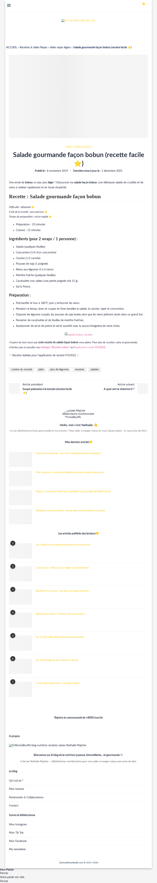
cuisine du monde (21, 369)
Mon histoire (16, 789)
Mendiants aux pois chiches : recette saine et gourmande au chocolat (70, 510)
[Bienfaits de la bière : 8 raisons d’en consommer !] (20, 620)
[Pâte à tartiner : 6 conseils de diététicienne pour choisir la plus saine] (20, 478)
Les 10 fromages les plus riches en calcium (57, 660)
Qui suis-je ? (16, 780)
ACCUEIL (11, 47)
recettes (79, 369)
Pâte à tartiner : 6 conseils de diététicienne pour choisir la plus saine (70, 472)
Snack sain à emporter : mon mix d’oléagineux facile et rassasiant (68, 453)
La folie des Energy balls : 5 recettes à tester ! (58, 683)
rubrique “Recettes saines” (55, 347)
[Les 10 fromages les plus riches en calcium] (20, 666)
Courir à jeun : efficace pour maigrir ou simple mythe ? (63, 568)
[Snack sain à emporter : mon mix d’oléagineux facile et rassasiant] (20, 459)
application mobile (90, 347)
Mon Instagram (18, 824)
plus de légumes (59, 369)
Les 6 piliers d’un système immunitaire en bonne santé (63, 545)
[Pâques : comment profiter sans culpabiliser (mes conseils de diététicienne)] (20, 497)
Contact (13, 805)
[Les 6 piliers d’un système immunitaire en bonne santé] (20, 550)
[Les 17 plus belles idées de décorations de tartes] (20, 643)
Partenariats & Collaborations (26, 797)
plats (41, 369)
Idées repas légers (60, 47)
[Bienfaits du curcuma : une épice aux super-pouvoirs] (20, 597)
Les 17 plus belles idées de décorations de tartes (60, 637)
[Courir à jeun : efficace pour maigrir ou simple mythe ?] (20, 574)
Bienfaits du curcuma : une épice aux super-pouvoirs (62, 591)
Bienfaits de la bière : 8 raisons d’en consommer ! (60, 614)
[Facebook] (131, 5)
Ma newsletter (17, 849)
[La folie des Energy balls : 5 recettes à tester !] (20, 689)
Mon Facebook (18, 841)
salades (94, 369)
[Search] (148, 5)
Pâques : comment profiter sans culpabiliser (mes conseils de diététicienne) (73, 491)
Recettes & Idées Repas (33, 47)
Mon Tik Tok (16, 832)
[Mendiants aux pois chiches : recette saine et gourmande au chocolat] (20, 516)
